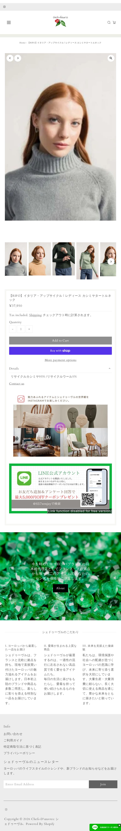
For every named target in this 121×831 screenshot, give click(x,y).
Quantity (15, 322)
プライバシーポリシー (19, 753)
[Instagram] (4, 7)
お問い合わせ (13, 734)
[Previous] (10, 58)
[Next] (17, 58)
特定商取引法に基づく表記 (22, 747)
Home (23, 42)
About (60, 588)
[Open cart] (114, 22)
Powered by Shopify (40, 824)
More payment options (60, 360)
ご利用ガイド (13, 740)
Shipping (35, 315)
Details (14, 369)
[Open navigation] (18, 22)
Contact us (16, 383)
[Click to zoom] (111, 58)
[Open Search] (109, 22)
